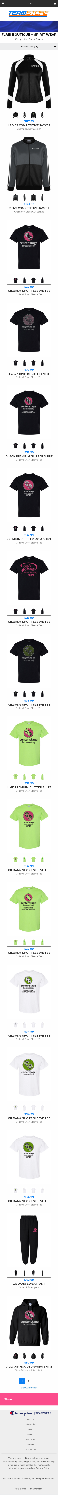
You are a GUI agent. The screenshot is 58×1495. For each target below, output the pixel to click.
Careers (30, 1434)
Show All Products (29, 1387)
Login (29, 3)
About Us (30, 1419)
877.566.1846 (31, 1449)
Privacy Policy (42, 1468)
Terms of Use (19, 1488)
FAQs (30, 1429)
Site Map (30, 1444)
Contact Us (30, 1424)
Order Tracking (30, 1439)
